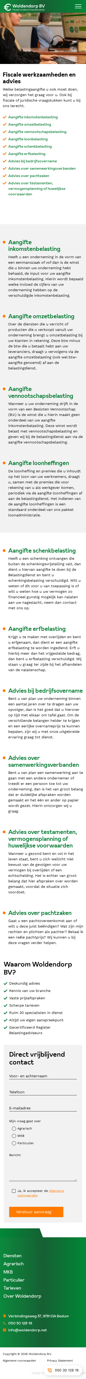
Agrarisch (24, 1128)
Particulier (25, 1143)
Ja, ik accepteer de (40, 1193)
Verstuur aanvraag (33, 1212)
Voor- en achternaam (28, 1076)
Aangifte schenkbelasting (30, 146)
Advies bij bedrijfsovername (32, 160)
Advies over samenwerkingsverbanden (42, 168)
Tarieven (12, 1288)
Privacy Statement (60, 1360)
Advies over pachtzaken (28, 175)
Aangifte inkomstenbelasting (33, 116)
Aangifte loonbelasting (28, 138)
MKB (20, 1136)
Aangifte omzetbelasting (29, 124)
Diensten (12, 1256)
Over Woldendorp (22, 1296)
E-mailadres (20, 1108)
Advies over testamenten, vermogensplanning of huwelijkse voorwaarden (36, 188)
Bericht (15, 1155)
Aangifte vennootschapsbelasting (37, 131)
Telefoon (17, 1092)
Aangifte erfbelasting (26, 153)
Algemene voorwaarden (19, 1360)
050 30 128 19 (67, 1370)
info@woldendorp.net (27, 1329)
